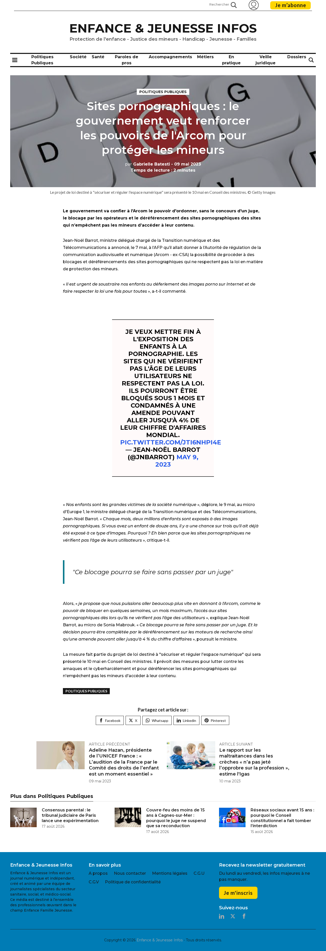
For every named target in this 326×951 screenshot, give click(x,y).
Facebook (112, 720)
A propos (98, 873)
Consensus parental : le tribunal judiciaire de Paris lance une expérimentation (70, 815)
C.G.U (199, 873)
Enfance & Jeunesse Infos (163, 28)
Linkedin (189, 720)
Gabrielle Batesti (147, 164)
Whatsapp (160, 720)
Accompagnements (170, 56)
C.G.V (94, 882)
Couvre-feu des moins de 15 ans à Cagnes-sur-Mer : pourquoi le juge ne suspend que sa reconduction (176, 818)
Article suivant (236, 744)
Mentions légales (169, 873)
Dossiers (296, 56)
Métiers (205, 56)
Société (78, 56)
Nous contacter (130, 873)
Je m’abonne (290, 5)
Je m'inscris (238, 893)
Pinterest (218, 720)
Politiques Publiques (163, 92)
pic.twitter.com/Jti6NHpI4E (170, 442)
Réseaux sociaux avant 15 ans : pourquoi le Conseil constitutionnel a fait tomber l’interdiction (282, 818)
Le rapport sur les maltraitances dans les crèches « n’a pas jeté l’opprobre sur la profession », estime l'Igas (254, 762)
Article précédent (109, 744)
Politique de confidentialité (133, 882)
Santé (98, 56)
